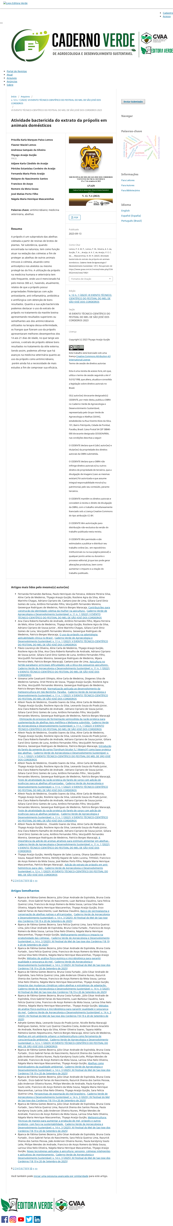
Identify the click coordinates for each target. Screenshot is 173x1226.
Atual (10, 74)
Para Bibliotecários (130, 190)
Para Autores (127, 185)
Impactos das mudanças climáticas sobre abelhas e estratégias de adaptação (62, 985)
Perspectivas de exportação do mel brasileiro (60, 1093)
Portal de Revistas (17, 71)
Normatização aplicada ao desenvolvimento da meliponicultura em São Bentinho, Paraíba (59, 690)
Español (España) (131, 215)
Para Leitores (127, 180)
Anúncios (12, 81)
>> (36, 880)
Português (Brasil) (131, 220)
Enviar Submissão (133, 101)
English (125, 210)
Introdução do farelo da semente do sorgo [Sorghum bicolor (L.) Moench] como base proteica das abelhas (64, 749)
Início (14, 96)
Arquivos (12, 78)
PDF (76, 217)
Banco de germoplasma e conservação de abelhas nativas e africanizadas (63, 912)
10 (30, 880)
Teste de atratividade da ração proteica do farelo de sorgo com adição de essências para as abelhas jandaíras (59, 812)
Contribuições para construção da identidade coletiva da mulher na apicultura (64, 609)
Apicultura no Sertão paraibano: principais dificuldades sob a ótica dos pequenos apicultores (63, 663)
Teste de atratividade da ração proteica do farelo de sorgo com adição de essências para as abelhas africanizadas (59, 781)
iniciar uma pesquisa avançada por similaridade (61, 1176)
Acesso (167, 16)
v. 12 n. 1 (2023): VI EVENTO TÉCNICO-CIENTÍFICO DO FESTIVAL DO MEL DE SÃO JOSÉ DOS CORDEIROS (56, 101)
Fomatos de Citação (81, 278)
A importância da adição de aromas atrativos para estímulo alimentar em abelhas (63, 839)
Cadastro (168, 13)
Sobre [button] (10, 84)
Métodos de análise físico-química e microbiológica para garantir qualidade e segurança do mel (63, 1009)
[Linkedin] (37, 1221)
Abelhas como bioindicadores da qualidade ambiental (61, 1065)
